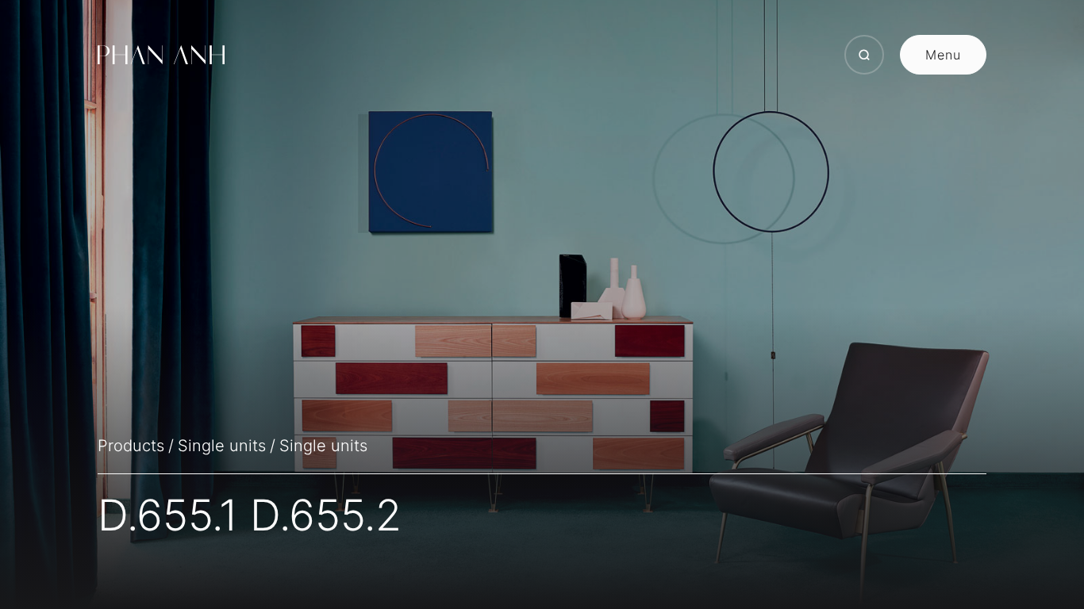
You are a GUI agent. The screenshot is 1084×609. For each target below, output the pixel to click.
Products (131, 445)
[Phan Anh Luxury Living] (161, 54)
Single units (222, 445)
